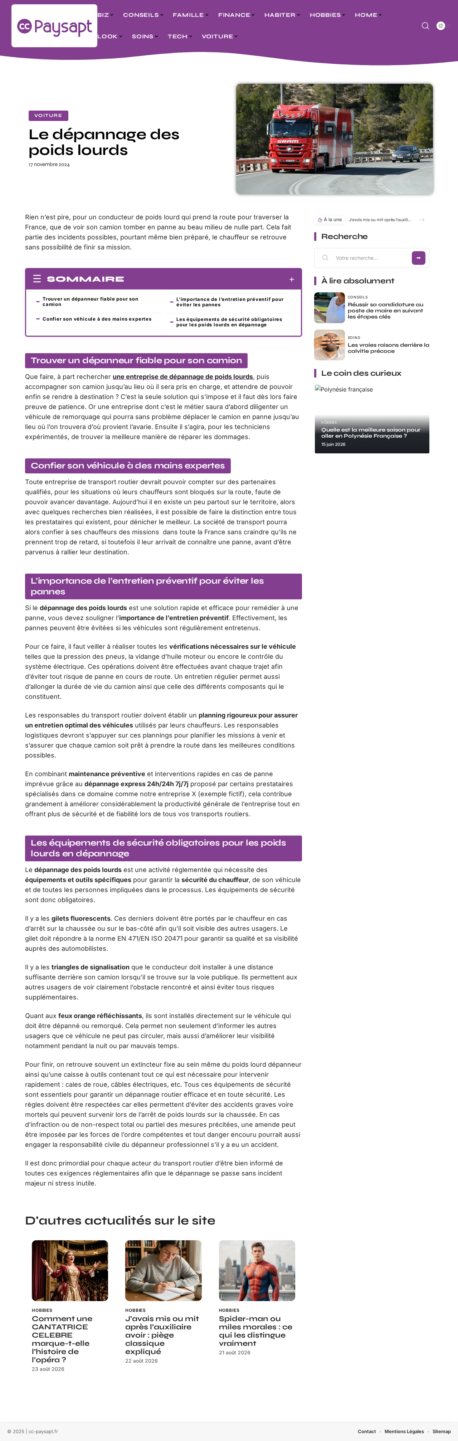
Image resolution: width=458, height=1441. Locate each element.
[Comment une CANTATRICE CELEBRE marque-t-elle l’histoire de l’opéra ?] (70, 1270)
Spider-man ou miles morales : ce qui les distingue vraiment (255, 1331)
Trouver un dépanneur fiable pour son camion (90, 301)
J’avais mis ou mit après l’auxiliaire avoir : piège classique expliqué (162, 1335)
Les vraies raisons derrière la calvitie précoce (388, 348)
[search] (425, 26)
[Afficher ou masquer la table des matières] (209, 279)
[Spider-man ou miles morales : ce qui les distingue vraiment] (257, 1270)
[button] (422, 220)
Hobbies (42, 1310)
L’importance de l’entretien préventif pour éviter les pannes (230, 301)
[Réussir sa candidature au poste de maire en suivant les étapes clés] (329, 307)
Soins (354, 337)
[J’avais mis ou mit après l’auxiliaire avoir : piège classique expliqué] (163, 1270)
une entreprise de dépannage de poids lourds (183, 376)
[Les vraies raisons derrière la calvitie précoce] (329, 345)
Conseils (358, 297)
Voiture (48, 115)
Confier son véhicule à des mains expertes (97, 319)
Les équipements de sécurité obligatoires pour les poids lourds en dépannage (229, 321)
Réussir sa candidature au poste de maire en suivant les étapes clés (385, 310)
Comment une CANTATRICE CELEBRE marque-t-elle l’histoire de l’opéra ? (62, 1339)
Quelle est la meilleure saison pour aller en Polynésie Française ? (370, 433)
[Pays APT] (54, 26)
